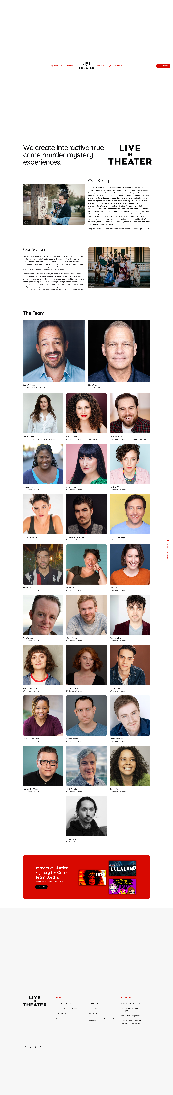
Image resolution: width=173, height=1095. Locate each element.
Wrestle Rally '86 (61, 1018)
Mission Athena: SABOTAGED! (66, 1013)
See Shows (41, 887)
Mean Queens (93, 1013)
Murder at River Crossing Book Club (68, 1008)
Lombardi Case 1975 (95, 1003)
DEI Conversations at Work (130, 1003)
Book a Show (163, 66)
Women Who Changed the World (132, 1016)
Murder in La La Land (63, 1003)
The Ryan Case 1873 (95, 1008)
